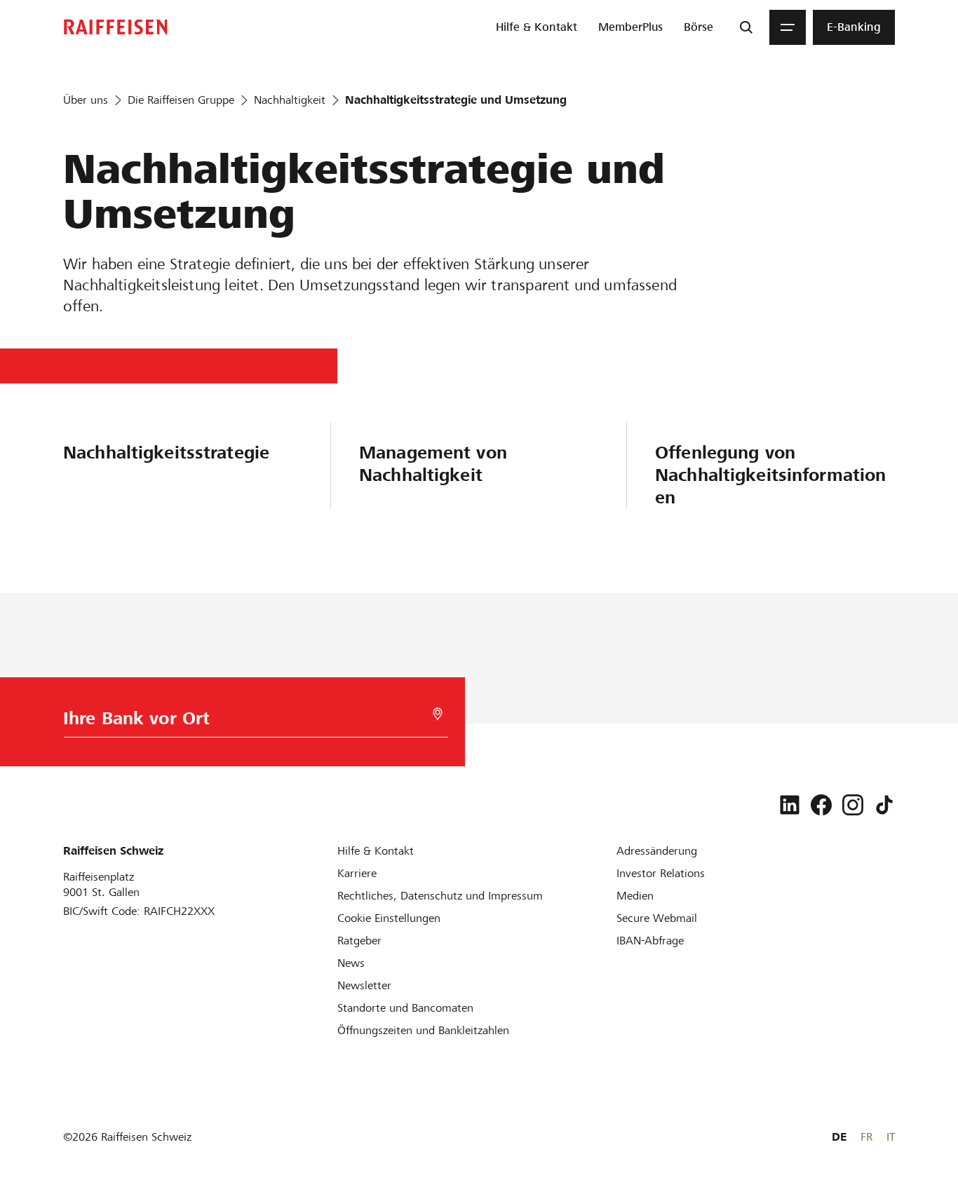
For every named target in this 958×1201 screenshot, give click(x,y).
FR (866, 1137)
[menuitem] (536, 27)
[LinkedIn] (789, 804)
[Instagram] (852, 804)
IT (890, 1137)
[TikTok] (884, 804)
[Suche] (746, 27)
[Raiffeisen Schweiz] (116, 27)
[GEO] (437, 714)
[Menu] (787, 27)
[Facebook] (821, 804)
